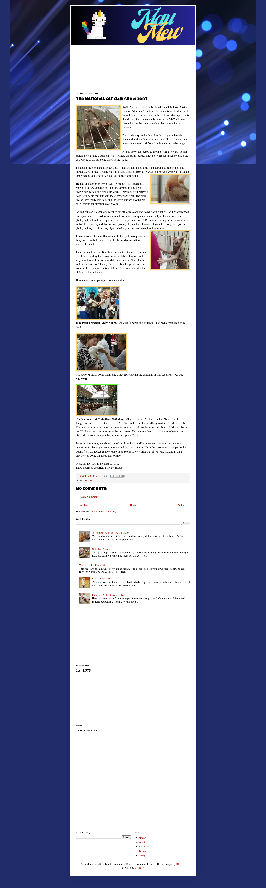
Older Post (183, 505)
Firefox (142, 837)
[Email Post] (105, 475)
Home (133, 505)
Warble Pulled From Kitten (93, 565)
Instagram (144, 855)
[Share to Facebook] (120, 476)
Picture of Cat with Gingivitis (108, 595)
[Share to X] (117, 476)
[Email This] (111, 476)
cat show (89, 480)
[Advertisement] (133, 66)
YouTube (143, 842)
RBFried (180, 864)
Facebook (144, 846)
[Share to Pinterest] (123, 476)
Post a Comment (89, 496)
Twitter (142, 851)
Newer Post (83, 505)
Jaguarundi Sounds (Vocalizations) (111, 532)
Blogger (139, 867)
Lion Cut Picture (101, 578)
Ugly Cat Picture (101, 549)
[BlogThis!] (114, 476)
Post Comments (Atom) (103, 511)
